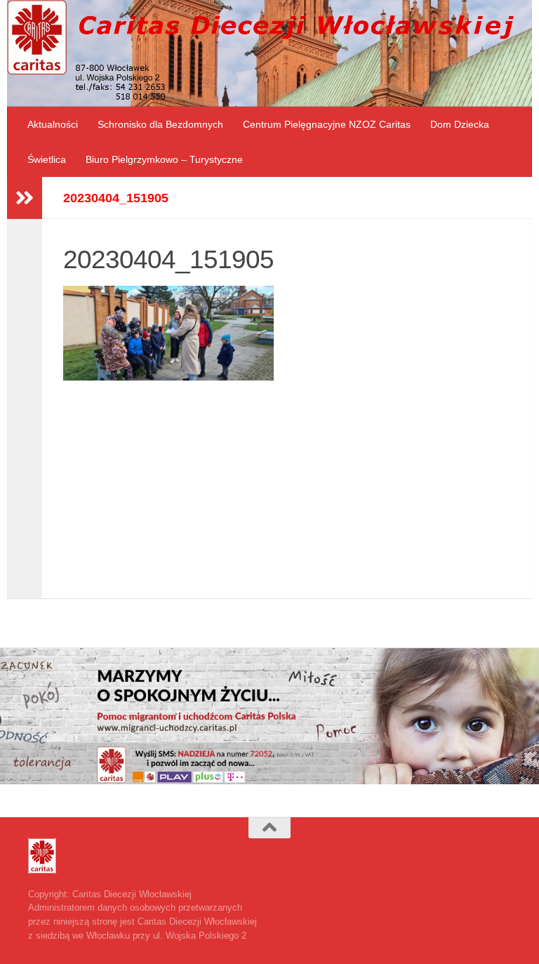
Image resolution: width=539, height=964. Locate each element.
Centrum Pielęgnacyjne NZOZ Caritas (327, 124)
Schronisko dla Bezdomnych (160, 124)
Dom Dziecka (459, 124)
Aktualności (52, 124)
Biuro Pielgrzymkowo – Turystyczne (164, 159)
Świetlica (46, 159)
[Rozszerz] (24, 198)
